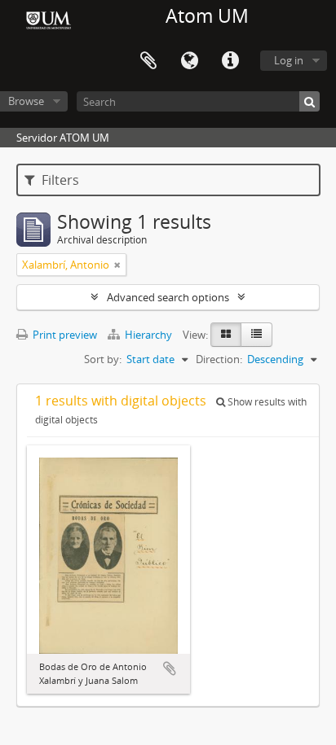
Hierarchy (148, 334)
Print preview (63, 334)
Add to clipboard (169, 668)
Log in (288, 60)
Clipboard (148, 61)
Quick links (230, 61)
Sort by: (103, 359)
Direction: (219, 359)
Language (189, 61)
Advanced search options (168, 297)
